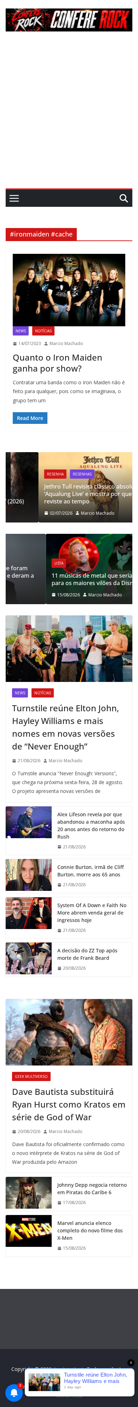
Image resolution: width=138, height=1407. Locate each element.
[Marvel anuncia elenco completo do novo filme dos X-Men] (29, 1235)
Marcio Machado (66, 343)
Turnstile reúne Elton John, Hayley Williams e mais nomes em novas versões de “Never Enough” (65, 727)
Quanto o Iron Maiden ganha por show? (57, 362)
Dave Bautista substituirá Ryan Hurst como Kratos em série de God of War (69, 1104)
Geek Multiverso (31, 1076)
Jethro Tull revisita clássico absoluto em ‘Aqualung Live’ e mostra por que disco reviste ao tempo (65, 494)
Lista (20, 563)
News (21, 330)
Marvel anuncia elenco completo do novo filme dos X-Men (90, 1230)
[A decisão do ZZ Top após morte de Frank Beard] (29, 959)
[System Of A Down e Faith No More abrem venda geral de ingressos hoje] (29, 918)
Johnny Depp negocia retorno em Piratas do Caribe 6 (92, 1188)
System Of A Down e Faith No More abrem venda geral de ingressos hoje (91, 912)
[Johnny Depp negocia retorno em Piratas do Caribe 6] (29, 1194)
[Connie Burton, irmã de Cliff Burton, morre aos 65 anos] (29, 876)
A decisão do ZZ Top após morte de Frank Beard (87, 954)
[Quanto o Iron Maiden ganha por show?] (69, 290)
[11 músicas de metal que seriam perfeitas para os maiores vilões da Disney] (71, 538)
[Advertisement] (69, 116)
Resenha (23, 474)
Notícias (43, 330)
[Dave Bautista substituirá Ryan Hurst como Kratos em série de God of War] (69, 1032)
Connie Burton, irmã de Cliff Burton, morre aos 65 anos (90, 871)
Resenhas (50, 474)
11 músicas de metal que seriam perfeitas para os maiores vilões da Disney (69, 579)
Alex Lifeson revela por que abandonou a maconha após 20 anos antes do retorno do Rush (91, 825)
